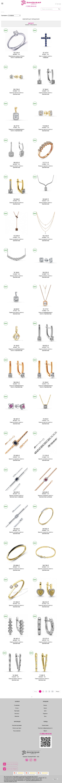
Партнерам (16, 710)
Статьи (16, 708)
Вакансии (17, 716)
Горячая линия (45, 725)
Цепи (45, 710)
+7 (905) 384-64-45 (31, 6)
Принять (55, 779)
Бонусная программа (17, 725)
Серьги (45, 708)
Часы (45, 716)
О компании (16, 705)
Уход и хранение (16, 730)
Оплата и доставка (17, 728)
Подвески (45, 713)
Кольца (45, 705)
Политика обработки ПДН (10, 781)
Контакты (17, 713)
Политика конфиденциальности (45, 728)
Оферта (45, 730)
